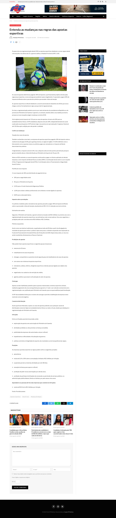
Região (37, 16)
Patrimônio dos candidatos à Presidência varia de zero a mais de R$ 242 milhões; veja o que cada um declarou (41, 432)
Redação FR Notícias (18, 37)
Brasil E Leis (26, 396)
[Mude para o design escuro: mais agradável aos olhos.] (105, 1)
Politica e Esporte (68, 16)
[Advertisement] (92, 35)
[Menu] (13, 16)
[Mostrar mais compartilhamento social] (19, 42)
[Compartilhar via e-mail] (16, 42)
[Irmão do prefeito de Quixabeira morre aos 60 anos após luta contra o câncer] (83, 109)
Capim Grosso (28, 16)
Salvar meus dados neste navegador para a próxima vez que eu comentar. (33, 474)
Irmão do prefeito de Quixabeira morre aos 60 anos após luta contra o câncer (97, 109)
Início (18, 16)
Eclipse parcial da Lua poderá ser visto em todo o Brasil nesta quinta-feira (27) (37, 1)
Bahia (45, 16)
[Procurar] (103, 16)
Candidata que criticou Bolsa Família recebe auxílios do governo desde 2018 (18, 432)
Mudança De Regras (36, 396)
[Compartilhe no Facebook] (11, 42)
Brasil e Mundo (54, 16)
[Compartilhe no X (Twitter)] (13, 42)
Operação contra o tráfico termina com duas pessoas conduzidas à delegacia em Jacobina (97, 119)
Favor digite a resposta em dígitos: (21, 477)
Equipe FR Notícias (68, 512)
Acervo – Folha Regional (84, 16)
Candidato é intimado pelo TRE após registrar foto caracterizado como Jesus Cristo (63, 432)
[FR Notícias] (18, 8)
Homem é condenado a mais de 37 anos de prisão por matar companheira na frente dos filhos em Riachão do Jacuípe (98, 89)
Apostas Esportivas (15, 396)
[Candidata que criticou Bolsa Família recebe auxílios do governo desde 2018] (19, 419)
